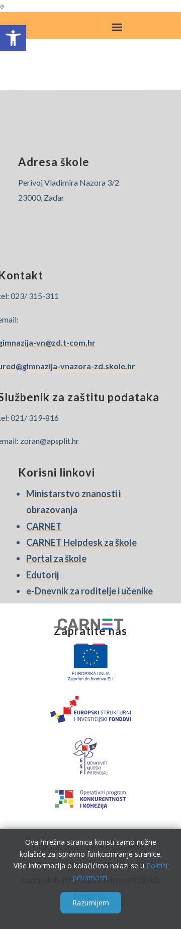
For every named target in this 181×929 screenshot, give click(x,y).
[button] (13, 38)
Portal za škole (56, 558)
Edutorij (42, 574)
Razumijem (90, 902)
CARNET (44, 526)
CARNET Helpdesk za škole (81, 542)
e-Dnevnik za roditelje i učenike (89, 590)
